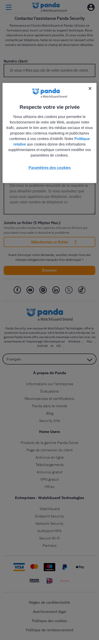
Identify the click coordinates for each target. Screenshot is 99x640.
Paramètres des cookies (50, 168)
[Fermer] (90, 89)
